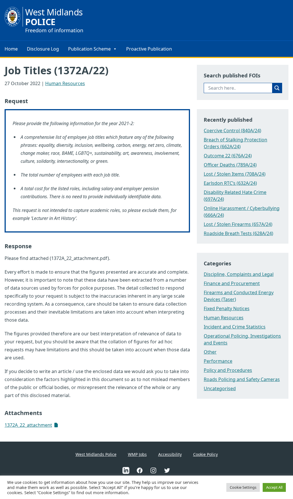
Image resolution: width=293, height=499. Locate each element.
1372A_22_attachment (28, 425)
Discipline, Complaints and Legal (239, 274)
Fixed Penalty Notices (227, 308)
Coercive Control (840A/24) (232, 130)
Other (210, 352)
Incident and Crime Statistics (235, 327)
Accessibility (170, 454)
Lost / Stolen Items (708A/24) (235, 174)
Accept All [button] (274, 487)
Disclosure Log (43, 49)
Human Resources (65, 83)
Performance (218, 361)
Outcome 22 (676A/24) (228, 156)
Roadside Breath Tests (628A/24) (238, 233)
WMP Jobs (137, 454)
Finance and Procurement (232, 283)
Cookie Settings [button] (243, 487)
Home (11, 49)
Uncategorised (220, 388)
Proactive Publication (149, 49)
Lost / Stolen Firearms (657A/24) (238, 224)
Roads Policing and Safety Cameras (242, 379)
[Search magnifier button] (277, 88)
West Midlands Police (96, 454)
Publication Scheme (89, 49)
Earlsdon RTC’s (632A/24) (230, 183)
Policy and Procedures (228, 370)
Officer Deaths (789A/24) (230, 165)
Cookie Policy (205, 454)
